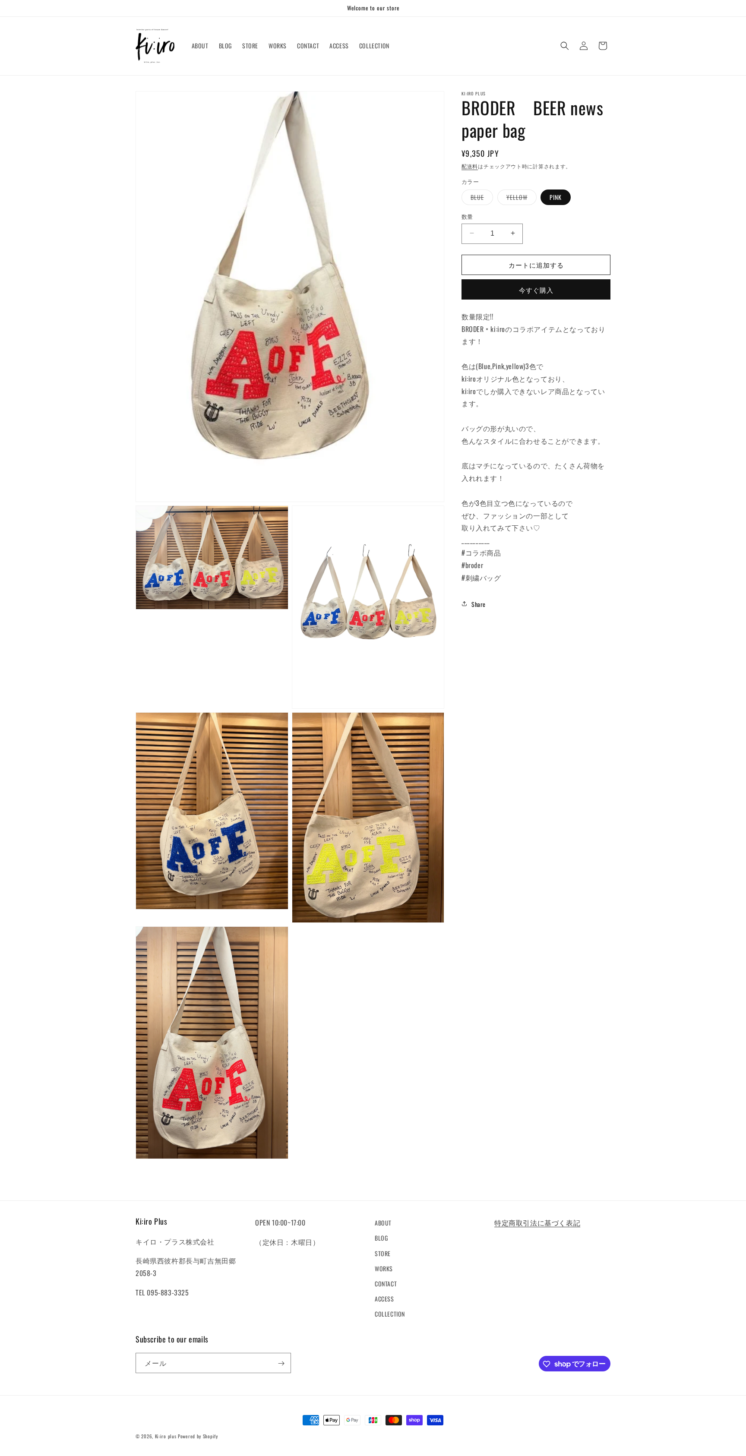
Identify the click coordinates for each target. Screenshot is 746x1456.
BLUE (480, 198)
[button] (564, 45)
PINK (556, 196)
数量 (467, 216)
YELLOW (520, 198)
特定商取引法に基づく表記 (537, 1222)
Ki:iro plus (166, 1436)
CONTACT (386, 1283)
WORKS (384, 1268)
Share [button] (478, 603)
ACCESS (384, 1298)
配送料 (470, 166)
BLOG (381, 1237)
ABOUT (383, 1222)
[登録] (281, 1363)
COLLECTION (390, 1313)
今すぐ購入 (536, 289)
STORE (383, 1252)
